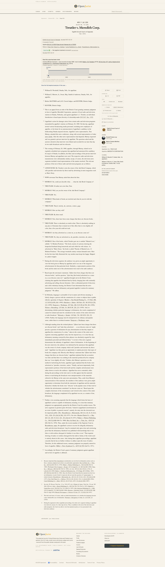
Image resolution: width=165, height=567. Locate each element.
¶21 (43, 236)
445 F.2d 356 (80, 446)
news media (48, 137)
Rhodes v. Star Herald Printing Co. (75, 300)
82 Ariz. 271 (76, 492)
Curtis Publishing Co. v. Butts (73, 47)
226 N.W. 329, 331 (86, 315)
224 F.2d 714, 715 (60, 488)
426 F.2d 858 (50, 465)
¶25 (43, 294)
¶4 (44, 105)
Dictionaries (67, 11)
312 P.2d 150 (84, 492)
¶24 (43, 272)
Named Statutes (81, 549)
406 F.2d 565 (56, 469)
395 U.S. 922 (78, 469)
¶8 (44, 167)
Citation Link (112, 101)
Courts (50, 11)
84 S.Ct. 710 (77, 479)
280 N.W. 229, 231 (73, 307)
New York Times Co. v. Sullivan (56, 47)
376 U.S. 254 (69, 479)
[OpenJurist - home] (82, 6)
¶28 (43, 450)
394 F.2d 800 (52, 420)
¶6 (44, 121)
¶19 (43, 223)
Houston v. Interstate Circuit (75, 490)
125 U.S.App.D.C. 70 (50, 490)
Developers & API (109, 536)
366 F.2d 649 (59, 490)
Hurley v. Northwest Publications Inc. (65, 471)
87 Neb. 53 (81, 497)
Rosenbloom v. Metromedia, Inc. (90, 47)
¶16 (43, 210)
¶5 (44, 109)
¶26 (43, 324)
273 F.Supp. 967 (80, 471)
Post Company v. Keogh (61, 467)
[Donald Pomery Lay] (103, 138)
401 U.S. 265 (49, 418)
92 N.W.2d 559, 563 (83, 305)
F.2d (57, 18)
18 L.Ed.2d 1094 (80, 481)
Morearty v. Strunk (64, 315)
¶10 (43, 181)
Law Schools (79, 547)
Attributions (82, 562)
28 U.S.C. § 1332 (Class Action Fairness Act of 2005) (61, 44)
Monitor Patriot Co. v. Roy (85, 415)
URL (104, 101)
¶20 (43, 232)
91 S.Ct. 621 (58, 418)
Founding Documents (82, 551)
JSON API (107, 540)
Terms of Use (91, 562)
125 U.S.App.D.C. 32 (74, 467)
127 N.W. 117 (89, 497)
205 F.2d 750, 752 (74, 486)
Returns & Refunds (71, 562)
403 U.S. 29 (75, 477)
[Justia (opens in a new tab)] (56, 550)
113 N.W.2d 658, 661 (52, 302)
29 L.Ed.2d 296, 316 (59, 415)
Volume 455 (51, 18)
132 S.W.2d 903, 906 (89, 490)
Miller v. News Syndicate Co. (65, 446)
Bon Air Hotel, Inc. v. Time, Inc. (77, 420)
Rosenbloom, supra (51, 425)
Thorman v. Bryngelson (71, 497)
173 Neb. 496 (91, 300)
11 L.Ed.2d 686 (85, 479)
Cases (38, 11)
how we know (74, 50)
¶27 (43, 399)
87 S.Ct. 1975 (72, 481)
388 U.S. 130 (64, 481)
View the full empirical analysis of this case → (54, 85)
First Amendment (59, 461)
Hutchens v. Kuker (70, 302)
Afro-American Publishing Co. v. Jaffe (84, 488)
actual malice (87, 475)
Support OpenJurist (117, 545)
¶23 (43, 260)
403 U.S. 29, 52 (85, 413)
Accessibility (52, 562)
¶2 (44, 94)
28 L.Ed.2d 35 (67, 418)
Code (44, 11)
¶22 (43, 241)
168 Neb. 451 (80, 302)
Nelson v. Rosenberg (51, 307)
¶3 (44, 101)
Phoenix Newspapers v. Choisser (64, 492)
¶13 (43, 194)
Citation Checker (81, 556)
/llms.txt (106, 538)
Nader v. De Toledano (88, 62)
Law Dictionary (80, 540)
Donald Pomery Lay (111, 137)
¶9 (44, 177)
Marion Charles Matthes (112, 141)
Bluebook (120, 101)
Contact (61, 562)
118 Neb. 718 (75, 315)
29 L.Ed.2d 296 (91, 477)
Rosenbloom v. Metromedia (70, 413)
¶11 (43, 185)
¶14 (43, 198)
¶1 (44, 90)
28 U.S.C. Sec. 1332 (86, 117)
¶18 (43, 218)
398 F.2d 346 (50, 473)
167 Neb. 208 (72, 305)
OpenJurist (44, 18)
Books (76, 11)
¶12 (43, 190)
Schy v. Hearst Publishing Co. (61, 486)
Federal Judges (80, 542)
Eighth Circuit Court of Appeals (82, 32)
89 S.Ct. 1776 (86, 469)
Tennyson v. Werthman (60, 305)
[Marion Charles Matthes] (103, 142)
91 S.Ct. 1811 (82, 477)
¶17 (43, 214)
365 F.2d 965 (84, 467)
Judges (58, 11)
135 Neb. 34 (63, 307)
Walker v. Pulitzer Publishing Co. (72, 465)
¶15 (43, 205)
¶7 (44, 148)
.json (50, 518)
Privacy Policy (100, 562)
